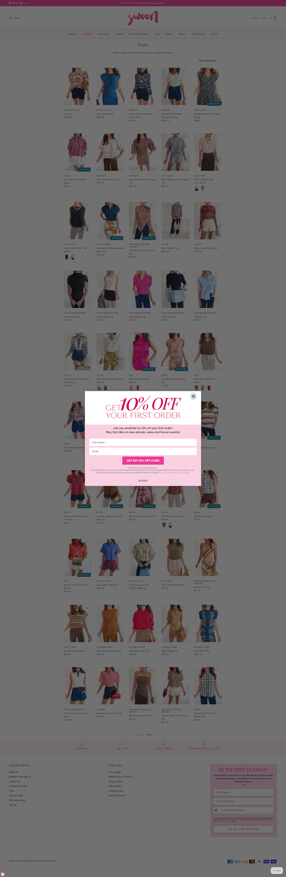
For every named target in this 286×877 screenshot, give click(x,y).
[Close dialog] (193, 396)
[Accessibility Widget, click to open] (3, 874)
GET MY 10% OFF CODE (143, 460)
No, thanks (143, 480)
